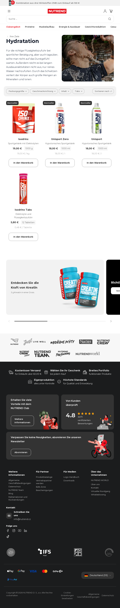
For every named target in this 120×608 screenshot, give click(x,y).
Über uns (95, 484)
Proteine (29, 26)
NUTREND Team (16, 490)
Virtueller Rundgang (100, 491)
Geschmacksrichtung (42, 91)
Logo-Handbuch (71, 477)
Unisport (96, 139)
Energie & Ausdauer (69, 26)
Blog (10, 493)
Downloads (69, 480)
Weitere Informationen (22, 421)
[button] (111, 321)
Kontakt (95, 488)
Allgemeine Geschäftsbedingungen (88, 595)
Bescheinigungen (44, 490)
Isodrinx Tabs (23, 209)
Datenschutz (14, 486)
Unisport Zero (60, 139)
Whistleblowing (98, 494)
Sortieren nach (102, 91)
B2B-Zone (41, 487)
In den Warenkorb (23, 162)
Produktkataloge (44, 477)
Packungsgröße (16, 91)
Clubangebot (13, 26)
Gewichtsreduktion (95, 26)
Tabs (77, 91)
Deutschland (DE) (99, 575)
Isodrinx (23, 139)
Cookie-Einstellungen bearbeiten (67, 595)
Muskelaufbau (46, 26)
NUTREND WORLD (100, 480)
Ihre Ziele (14, 36)
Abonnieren (20, 452)
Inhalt (64, 91)
